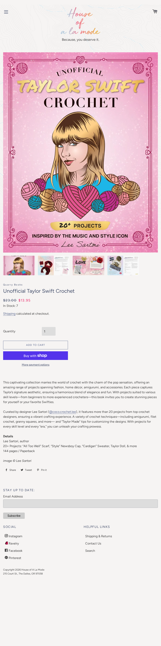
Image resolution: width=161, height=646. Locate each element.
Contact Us (93, 543)
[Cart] (153, 11)
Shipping (9, 313)
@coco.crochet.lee (62, 412)
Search (90, 551)
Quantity (9, 331)
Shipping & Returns (98, 536)
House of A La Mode (32, 569)
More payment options (35, 364)
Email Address (13, 496)
